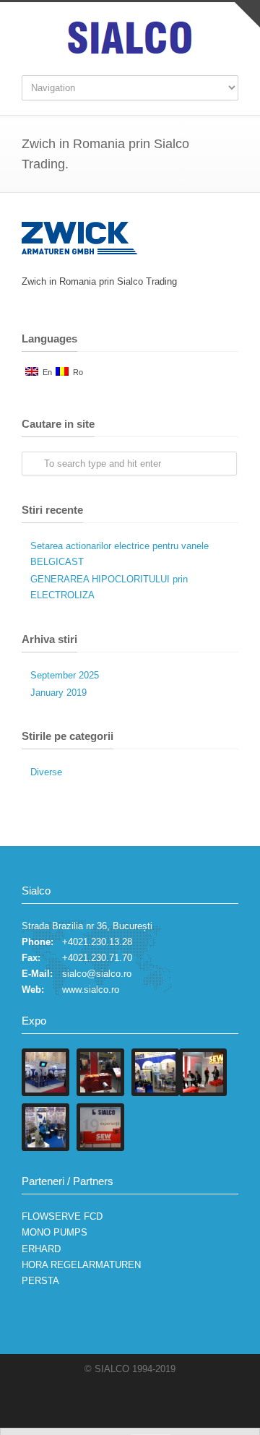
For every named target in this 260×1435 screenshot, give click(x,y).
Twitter (126, 1398)
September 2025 (64, 675)
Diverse (46, 772)
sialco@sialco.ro (96, 973)
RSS (155, 1398)
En (45, 372)
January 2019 (58, 692)
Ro (76, 372)
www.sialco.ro (90, 989)
